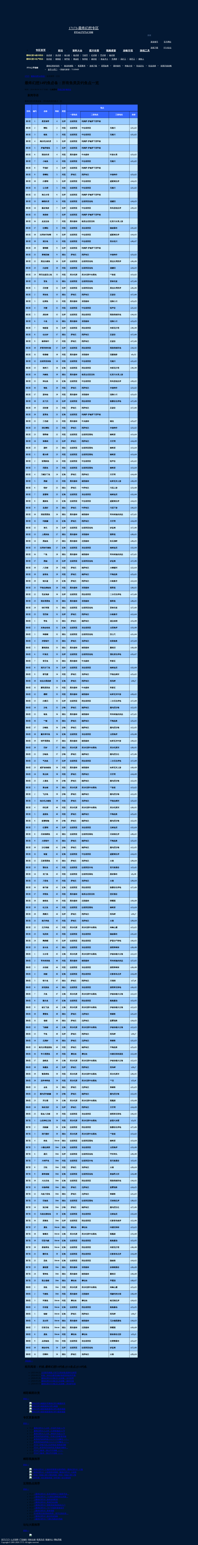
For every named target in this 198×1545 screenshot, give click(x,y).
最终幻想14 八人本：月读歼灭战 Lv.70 (49, 1428)
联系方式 (40, 1539)
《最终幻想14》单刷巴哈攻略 (46, 1502)
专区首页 (41, 50)
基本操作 (117, 66)
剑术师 (49, 55)
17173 (27, 76)
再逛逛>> (29, 1361)
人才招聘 (14, 1539)
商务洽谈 (32, 1539)
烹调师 (114, 59)
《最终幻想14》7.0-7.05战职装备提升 (49, 1508)
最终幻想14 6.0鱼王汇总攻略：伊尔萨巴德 (58, 1384)
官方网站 (167, 42)
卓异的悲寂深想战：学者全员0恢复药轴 (50, 1436)
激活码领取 (68, 66)
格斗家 (67, 55)
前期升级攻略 (166, 66)
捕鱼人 (141, 59)
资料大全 (77, 50)
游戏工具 (145, 50)
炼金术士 (104, 59)
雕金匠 (76, 59)
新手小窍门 (52, 69)
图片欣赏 (94, 50)
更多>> (26, 1399)
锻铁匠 (58, 59)
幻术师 (94, 55)
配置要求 (81, 66)
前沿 (60, 50)
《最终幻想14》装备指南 (44, 1511)
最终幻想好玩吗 (52, 66)
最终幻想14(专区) (38, 76)
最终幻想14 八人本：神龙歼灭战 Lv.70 (49, 1434)
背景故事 (105, 66)
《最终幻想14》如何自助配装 (46, 1499)
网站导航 (58, 1539)
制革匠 (85, 59)
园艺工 (132, 59)
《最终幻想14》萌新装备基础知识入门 (49, 1505)
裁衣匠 (94, 59)
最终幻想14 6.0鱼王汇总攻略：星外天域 (57, 1381)
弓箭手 (85, 55)
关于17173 (5, 1539)
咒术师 (103, 55)
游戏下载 (154, 48)
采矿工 (123, 59)
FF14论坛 (167, 48)
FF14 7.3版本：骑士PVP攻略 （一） (48, 1453)
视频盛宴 (111, 50)
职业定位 (140, 66)
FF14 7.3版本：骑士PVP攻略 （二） (48, 1450)
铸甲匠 (67, 59)
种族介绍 (128, 66)
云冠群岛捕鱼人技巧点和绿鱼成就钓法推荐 (59, 1373)
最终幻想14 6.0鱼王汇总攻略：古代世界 (57, 1378)
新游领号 (154, 42)
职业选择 (152, 66)
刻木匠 (49, 59)
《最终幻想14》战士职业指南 (46, 1516)
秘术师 (112, 55)
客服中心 (49, 1539)
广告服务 (23, 1539)
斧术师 (58, 55)
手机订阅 (61, 89)
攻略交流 (128, 50)
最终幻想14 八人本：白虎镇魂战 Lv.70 (49, 1431)
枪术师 (76, 55)
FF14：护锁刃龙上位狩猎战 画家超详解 (50, 1445)
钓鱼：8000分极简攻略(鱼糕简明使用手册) (58, 1375)
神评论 (68, 89)
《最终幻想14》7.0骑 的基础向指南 (48, 1519)
